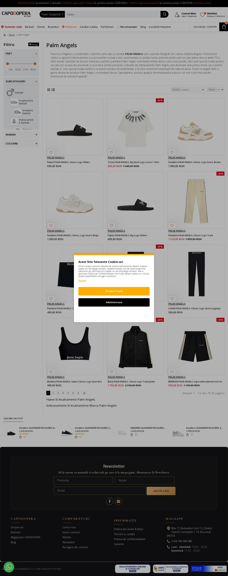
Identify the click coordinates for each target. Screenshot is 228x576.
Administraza (114, 302)
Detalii (82, 280)
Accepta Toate (114, 291)
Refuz (114, 313)
